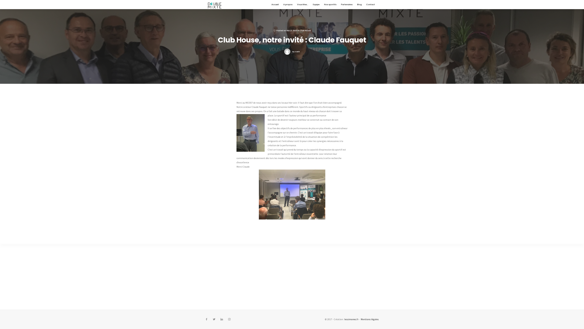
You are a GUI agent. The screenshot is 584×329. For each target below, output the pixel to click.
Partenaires (347, 4)
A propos (287, 4)
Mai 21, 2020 (292, 30)
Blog (359, 4)
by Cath (296, 51)
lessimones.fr (351, 319)
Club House (305, 30)
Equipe (316, 4)
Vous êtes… (302, 4)
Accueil (275, 4)
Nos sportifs (330, 4)
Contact (370, 4)
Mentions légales (370, 319)
